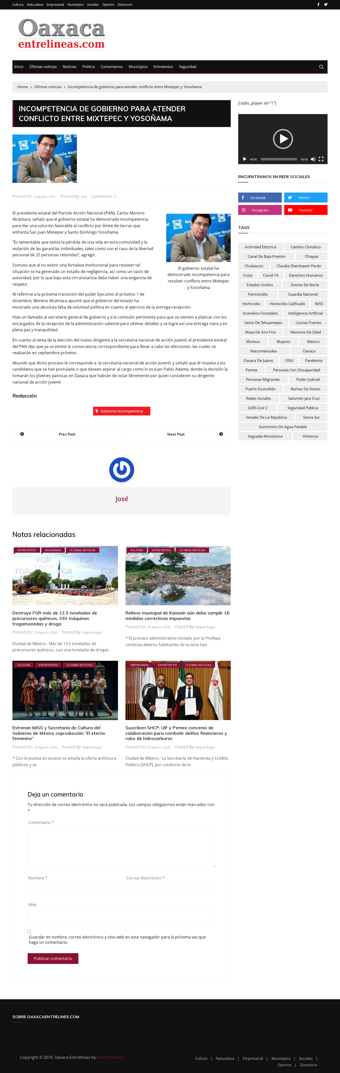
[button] (283, 139)
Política (88, 66)
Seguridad (187, 66)
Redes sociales (258, 398)
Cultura (17, 4)
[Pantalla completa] (321, 159)
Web (32, 904)
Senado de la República (266, 417)
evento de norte (305, 284)
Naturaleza (35, 4)
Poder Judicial (308, 379)
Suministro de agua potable (283, 426)
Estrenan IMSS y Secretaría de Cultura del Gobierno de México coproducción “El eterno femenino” (58, 733)
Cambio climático (306, 246)
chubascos (254, 265)
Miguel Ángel (92, 632)
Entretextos (163, 66)
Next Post (176, 434)
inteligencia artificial (305, 313)
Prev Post (67, 434)
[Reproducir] (244, 159)
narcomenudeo (263, 350)
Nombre (37, 878)
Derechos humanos (306, 275)
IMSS (319, 303)
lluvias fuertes (308, 322)
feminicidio (258, 294)
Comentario (41, 822)
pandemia (313, 360)
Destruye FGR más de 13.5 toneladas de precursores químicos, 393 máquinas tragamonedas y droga (54, 618)
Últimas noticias (43, 66)
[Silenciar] (313, 159)
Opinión (108, 4)
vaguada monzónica (265, 436)
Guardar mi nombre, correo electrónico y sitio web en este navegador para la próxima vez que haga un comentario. (117, 940)
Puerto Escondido (260, 388)
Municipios (75, 4)
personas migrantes (263, 379)
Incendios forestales (260, 313)
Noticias (69, 66)
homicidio (251, 303)
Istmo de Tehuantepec (263, 322)
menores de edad (305, 332)
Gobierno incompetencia (122, 410)
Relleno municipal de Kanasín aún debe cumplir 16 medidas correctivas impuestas (177, 615)
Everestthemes (111, 1057)
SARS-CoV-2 (258, 407)
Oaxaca (309, 350)
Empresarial (55, 4)
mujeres (283, 341)
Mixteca (253, 341)
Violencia (310, 436)
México (313, 341)
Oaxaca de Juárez (258, 360)
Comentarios (112, 66)
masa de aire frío (260, 332)
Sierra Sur (311, 417)
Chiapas (311, 256)
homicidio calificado (287, 303)
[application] (283, 139)
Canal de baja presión (266, 256)
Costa (247, 275)
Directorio (125, 4)
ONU (289, 360)
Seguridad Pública (302, 407)
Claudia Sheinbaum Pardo (299, 265)
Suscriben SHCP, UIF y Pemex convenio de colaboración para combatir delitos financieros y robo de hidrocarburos (176, 733)
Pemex (251, 369)
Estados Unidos (260, 284)
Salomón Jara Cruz (304, 398)
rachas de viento (305, 388)
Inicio (18, 66)
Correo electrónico (145, 878)
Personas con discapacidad (296, 369)
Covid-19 (271, 275)
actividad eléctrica (260, 246)
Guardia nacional (303, 294)
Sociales (93, 4)
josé (84, 196)
